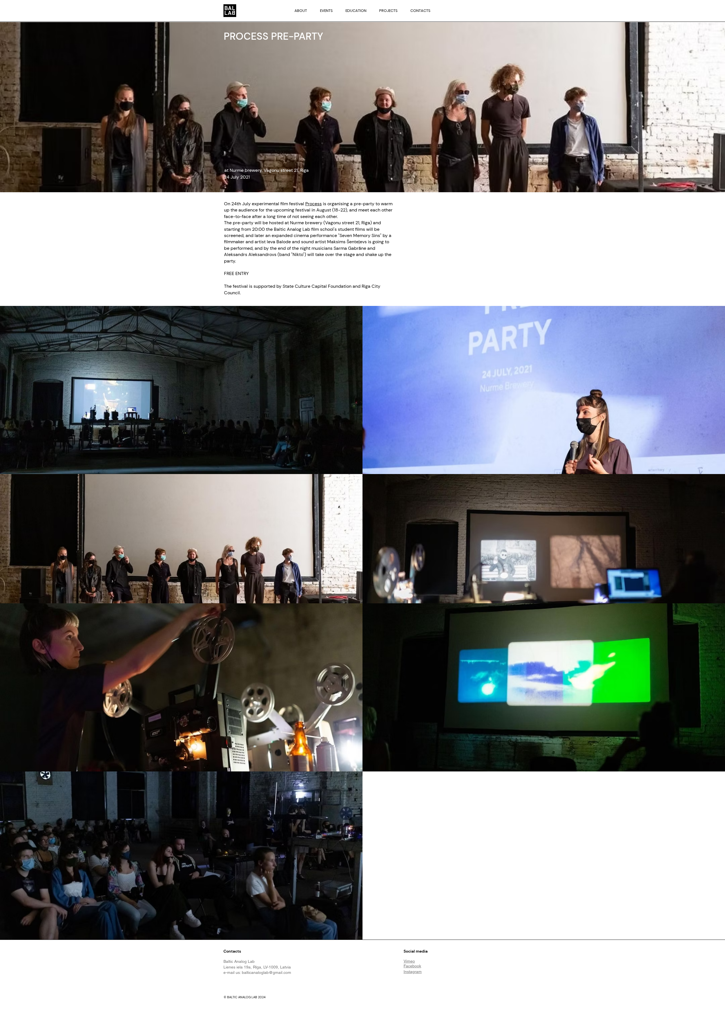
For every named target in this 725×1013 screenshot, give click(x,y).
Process (313, 204)
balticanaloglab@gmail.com (266, 972)
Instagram (413, 971)
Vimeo (409, 961)
